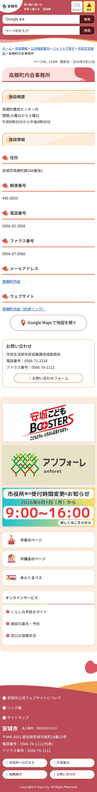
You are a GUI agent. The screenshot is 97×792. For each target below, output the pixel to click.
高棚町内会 (11, 281)
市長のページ (31, 539)
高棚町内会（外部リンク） (24, 309)
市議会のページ (33, 558)
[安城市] (10, 6)
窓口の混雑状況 (23, 635)
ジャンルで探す (64, 48)
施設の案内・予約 (25, 623)
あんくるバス (31, 577)
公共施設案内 (40, 48)
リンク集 (14, 707)
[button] (77, 6)
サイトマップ (18, 717)
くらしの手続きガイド (29, 611)
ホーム (7, 48)
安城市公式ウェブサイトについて (34, 697)
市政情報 (21, 48)
